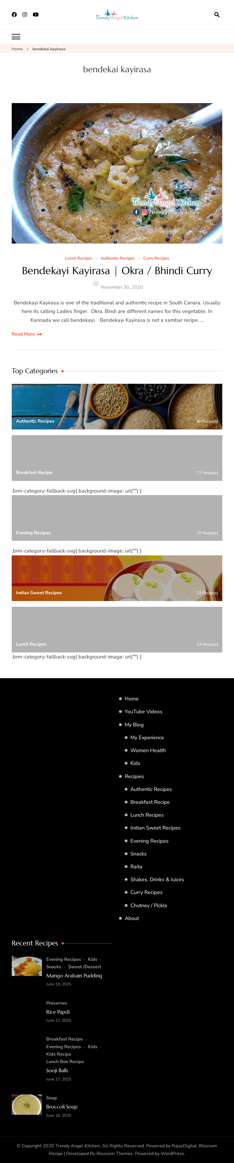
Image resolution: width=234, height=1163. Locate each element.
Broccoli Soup (62, 1106)
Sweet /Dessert (84, 967)
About (132, 918)
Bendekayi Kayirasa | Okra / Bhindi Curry (117, 270)
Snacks (138, 853)
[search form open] (216, 14)
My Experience (147, 737)
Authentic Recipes (118, 258)
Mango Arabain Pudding (74, 975)
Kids (135, 763)
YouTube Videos (143, 711)
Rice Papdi (58, 1012)
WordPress (172, 1153)
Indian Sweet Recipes (155, 827)
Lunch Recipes (78, 258)
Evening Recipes (149, 840)
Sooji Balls (57, 1070)
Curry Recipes (156, 258)
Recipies (134, 776)
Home (132, 698)
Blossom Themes (114, 1153)
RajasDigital (184, 1146)
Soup (51, 1098)
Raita (136, 866)
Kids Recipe (58, 1054)
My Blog (134, 724)
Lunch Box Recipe (65, 1061)
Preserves (56, 1003)
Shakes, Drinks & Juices (157, 879)
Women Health (148, 750)
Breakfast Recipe (150, 802)
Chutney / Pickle (148, 905)
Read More (23, 334)
